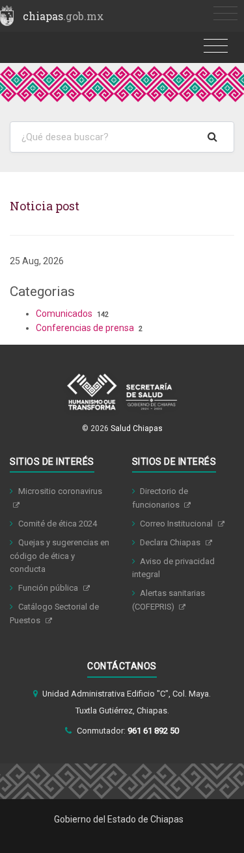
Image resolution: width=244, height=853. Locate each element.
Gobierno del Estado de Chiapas (118, 819)
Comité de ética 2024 (57, 523)
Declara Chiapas (171, 542)
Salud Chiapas (137, 428)
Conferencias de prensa (85, 328)
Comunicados (64, 313)
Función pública (49, 588)
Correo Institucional (177, 523)
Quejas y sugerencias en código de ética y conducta (59, 556)
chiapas (63, 16)
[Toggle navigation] (225, 14)
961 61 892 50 (153, 731)
